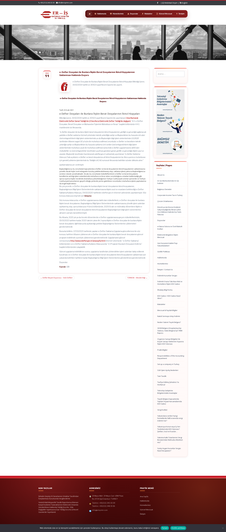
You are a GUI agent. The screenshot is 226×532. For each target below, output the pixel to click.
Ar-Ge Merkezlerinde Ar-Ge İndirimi (168, 182)
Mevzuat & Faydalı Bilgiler (167, 310)
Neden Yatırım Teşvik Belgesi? (169, 322)
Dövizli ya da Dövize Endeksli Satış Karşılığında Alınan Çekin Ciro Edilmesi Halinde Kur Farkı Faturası (169, 211)
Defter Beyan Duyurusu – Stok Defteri (56, 277)
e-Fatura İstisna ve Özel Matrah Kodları (169, 227)
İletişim (142, 514)
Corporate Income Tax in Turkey (170, 195)
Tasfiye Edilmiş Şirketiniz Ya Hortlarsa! (168, 383)
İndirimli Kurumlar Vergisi (167, 275)
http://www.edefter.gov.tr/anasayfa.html (87, 241)
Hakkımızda (162, 257)
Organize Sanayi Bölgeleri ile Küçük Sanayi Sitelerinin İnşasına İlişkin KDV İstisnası (170, 341)
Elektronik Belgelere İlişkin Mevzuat (167, 236)
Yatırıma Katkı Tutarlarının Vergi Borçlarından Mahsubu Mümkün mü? (170, 440)
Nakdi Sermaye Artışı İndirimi (168, 316)
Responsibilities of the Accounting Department (170, 357)
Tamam (165, 528)
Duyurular (161, 220)
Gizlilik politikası (178, 528)
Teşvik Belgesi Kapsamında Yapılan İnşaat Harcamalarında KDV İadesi (169, 401)
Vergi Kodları (162, 410)
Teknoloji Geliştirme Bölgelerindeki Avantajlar (167, 391)
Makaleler (161, 304)
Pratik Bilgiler (162, 350)
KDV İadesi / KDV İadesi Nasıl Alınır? (168, 297)
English (184, 3)
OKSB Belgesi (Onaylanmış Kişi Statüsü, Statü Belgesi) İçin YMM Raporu (169, 330)
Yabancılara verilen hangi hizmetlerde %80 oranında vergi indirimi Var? (170, 418)
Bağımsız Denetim (164, 189)
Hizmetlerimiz (162, 263)
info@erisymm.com (65, 3)
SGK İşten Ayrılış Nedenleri (167, 370)
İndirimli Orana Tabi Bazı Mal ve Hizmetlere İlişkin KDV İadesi (169, 282)
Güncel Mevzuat (146, 509)
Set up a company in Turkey (168, 364)
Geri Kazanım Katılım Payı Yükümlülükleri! (167, 244)
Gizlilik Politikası (163, 251)
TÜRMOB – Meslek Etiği (137, 277)
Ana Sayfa (144, 496)
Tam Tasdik (161, 376)
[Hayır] (222, 528)
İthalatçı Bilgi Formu (165, 290)
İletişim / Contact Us (165, 269)
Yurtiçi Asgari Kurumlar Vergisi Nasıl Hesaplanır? (169, 449)
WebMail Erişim (170, 3)
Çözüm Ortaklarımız (165, 201)
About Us (161, 175)
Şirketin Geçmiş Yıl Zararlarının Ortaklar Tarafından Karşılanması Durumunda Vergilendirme (58, 497)
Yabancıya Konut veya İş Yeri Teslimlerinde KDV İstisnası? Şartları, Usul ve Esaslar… (168, 429)
